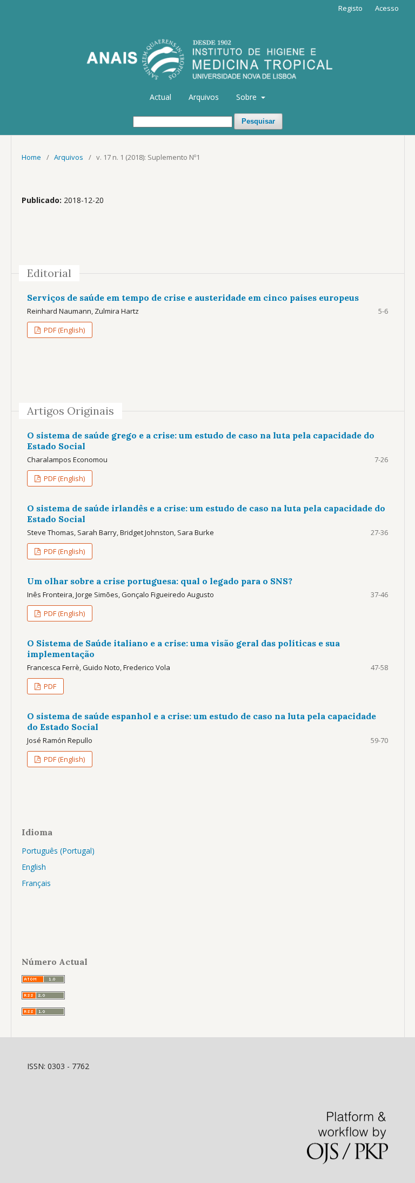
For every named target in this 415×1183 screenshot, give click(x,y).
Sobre (247, 97)
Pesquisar (258, 121)
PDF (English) (63, 330)
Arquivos (204, 97)
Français (36, 883)
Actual (160, 97)
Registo (350, 8)
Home (31, 157)
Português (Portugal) (58, 851)
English (34, 867)
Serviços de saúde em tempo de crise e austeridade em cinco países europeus (193, 297)
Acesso (387, 8)
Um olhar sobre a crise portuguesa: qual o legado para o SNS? (159, 581)
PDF (49, 686)
